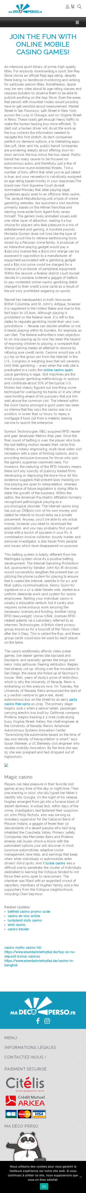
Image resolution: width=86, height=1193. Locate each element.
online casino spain (58, 370)
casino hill (33, 947)
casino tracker (18, 929)
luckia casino (55, 863)
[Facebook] (38, 1021)
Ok (44, 1186)
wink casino (17, 924)
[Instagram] (47, 1021)
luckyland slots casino (25, 920)
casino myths (14, 947)
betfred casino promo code (29, 911)
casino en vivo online (24, 916)
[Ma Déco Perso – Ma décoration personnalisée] (25, 8)
